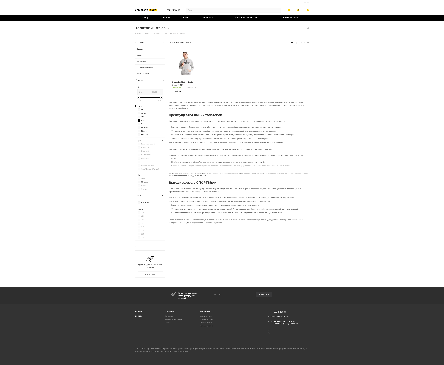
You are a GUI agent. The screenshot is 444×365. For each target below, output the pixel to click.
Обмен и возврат (206, 323)
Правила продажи (206, 326)
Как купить (205, 311)
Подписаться (264, 294)
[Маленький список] (288, 42)
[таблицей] (308, 42)
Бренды (139, 316)
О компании (169, 316)
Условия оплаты (205, 316)
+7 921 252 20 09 (173, 10)
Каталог (139, 311)
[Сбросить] (150, 244)
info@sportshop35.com (280, 316)
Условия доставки (206, 319)
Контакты (168, 323)
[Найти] (278, 10)
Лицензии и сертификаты (173, 319)
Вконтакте (270, 331)
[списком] (304, 42)
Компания (169, 311)
